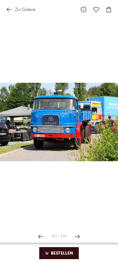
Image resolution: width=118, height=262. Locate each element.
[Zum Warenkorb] (108, 9)
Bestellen (61, 253)
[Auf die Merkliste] (96, 9)
